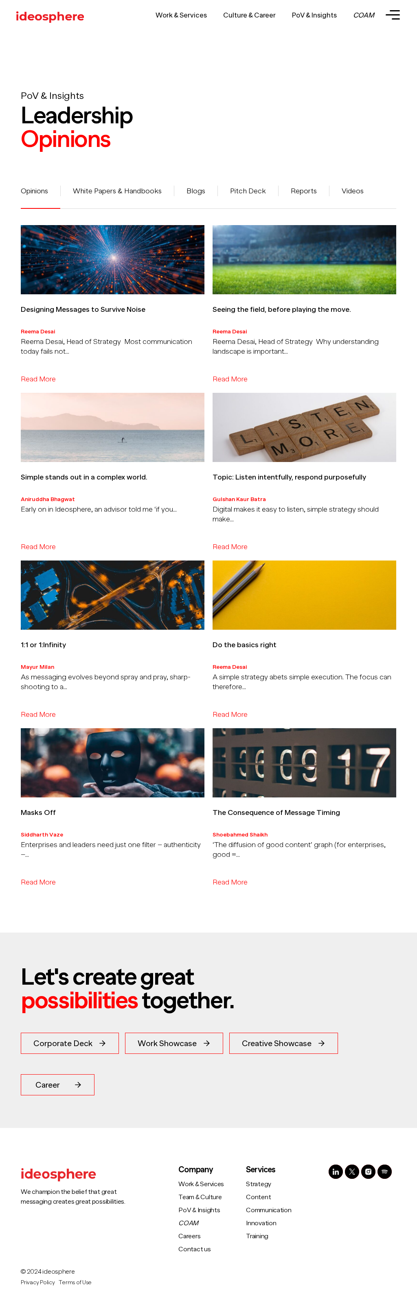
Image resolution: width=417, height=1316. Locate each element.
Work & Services (181, 15)
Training (257, 1236)
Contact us (194, 1249)
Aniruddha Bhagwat (48, 499)
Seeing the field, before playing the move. (282, 309)
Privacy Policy (38, 1282)
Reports (304, 191)
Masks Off (38, 812)
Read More (38, 379)
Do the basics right (245, 645)
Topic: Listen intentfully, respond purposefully (289, 477)
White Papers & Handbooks (117, 191)
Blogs (196, 191)
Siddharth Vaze (42, 834)
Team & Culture (200, 1197)
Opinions (34, 191)
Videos (353, 191)
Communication (269, 1210)
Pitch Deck (248, 191)
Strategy (258, 1184)
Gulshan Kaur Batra (239, 499)
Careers (189, 1236)
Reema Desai (38, 331)
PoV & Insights (314, 15)
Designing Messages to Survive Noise (83, 309)
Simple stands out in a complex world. (84, 477)
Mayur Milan (37, 666)
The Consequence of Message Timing (276, 812)
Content (258, 1197)
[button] (70, 1043)
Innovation (261, 1223)
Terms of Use (75, 1282)
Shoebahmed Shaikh (240, 834)
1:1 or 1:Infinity (43, 645)
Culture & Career (249, 15)
